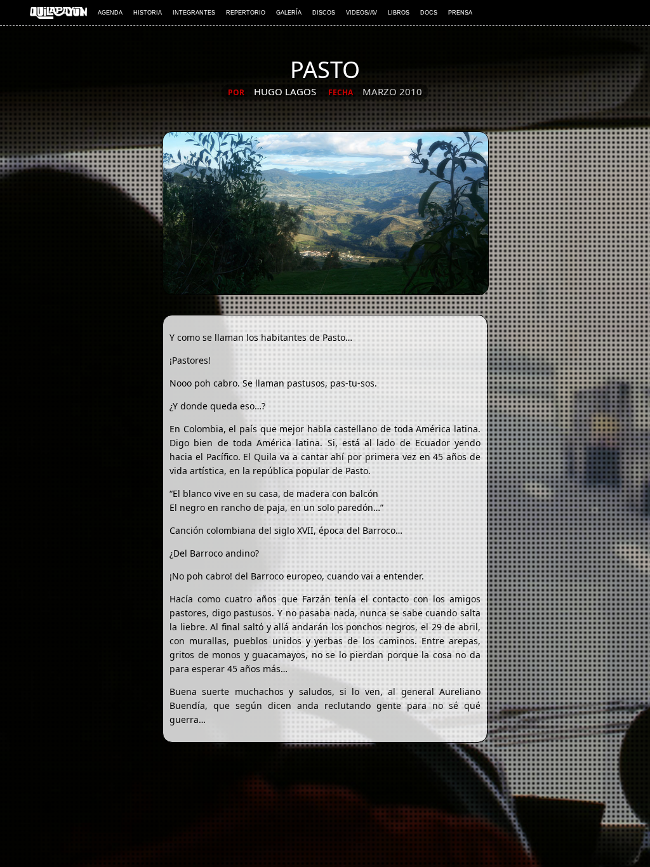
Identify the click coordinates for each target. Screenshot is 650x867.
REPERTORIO (245, 13)
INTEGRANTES (194, 13)
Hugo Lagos (285, 91)
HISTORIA (147, 13)
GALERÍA (289, 13)
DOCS (428, 13)
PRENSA (460, 13)
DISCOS (323, 13)
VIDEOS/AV (361, 13)
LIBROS (398, 13)
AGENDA (110, 13)
